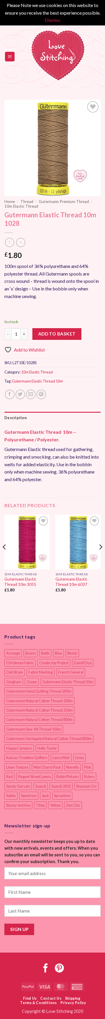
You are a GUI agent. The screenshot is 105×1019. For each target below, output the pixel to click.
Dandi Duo (83, 662)
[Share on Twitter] (20, 394)
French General (70, 672)
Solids (11, 795)
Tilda (40, 805)
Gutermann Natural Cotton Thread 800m (39, 719)
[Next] (100, 558)
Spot (45, 795)
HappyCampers (19, 748)
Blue (58, 653)
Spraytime (62, 795)
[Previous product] (20, 242)
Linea (79, 757)
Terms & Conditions (38, 1003)
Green (32, 681)
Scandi (40, 786)
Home (9, 201)
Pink (87, 767)
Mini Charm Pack (47, 767)
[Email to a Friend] (31, 394)
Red (9, 776)
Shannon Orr (86, 786)
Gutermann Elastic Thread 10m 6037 (71, 582)
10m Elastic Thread (21, 206)
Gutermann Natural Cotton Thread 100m (39, 700)
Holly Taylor (47, 748)
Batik (45, 653)
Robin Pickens (67, 776)
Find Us (29, 998)
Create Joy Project (54, 662)
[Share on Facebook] (10, 394)
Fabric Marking (40, 672)
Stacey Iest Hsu (18, 805)
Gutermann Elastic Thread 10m (37, 381)
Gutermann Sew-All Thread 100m (33, 729)
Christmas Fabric (20, 662)
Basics (30, 653)
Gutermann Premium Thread (64, 201)
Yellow (55, 805)
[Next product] (9, 242)
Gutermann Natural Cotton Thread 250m (39, 710)
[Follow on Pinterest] (59, 969)
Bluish (72, 653)
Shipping (72, 998)
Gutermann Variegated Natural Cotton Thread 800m (49, 738)
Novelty (72, 767)
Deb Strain (14, 672)
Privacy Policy (73, 1003)
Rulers (89, 776)
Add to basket (57, 333)
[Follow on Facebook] (45, 969)
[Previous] (4, 558)
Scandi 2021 (61, 786)
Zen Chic (73, 805)
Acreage (13, 653)
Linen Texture (17, 767)
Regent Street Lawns (34, 776)
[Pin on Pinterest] (41, 394)
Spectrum (28, 795)
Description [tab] (15, 417)
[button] (10, 56)
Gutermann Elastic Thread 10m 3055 (20, 582)
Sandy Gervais (18, 786)
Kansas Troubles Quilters (26, 757)
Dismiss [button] (52, 20)
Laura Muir (61, 757)
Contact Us (50, 998)
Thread (26, 201)
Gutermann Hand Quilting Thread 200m (38, 691)
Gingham (13, 681)
